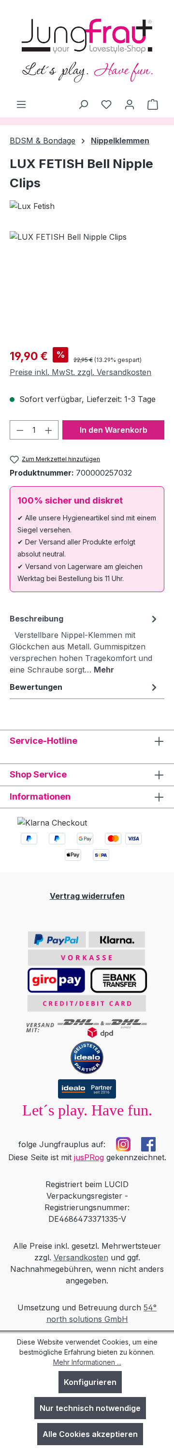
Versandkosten (81, 1257)
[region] (87, 285)
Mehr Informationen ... (87, 1362)
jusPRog (89, 1157)
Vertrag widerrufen (87, 896)
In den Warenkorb (113, 430)
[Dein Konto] (129, 104)
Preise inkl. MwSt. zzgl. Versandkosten (80, 372)
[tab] (85, 643)
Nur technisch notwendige (90, 1408)
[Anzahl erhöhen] (49, 430)
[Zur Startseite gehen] (87, 49)
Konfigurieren (90, 1382)
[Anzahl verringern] (20, 430)
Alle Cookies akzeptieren (90, 1434)
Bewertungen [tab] (36, 687)
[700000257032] (87, 285)
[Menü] (21, 104)
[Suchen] (83, 104)
